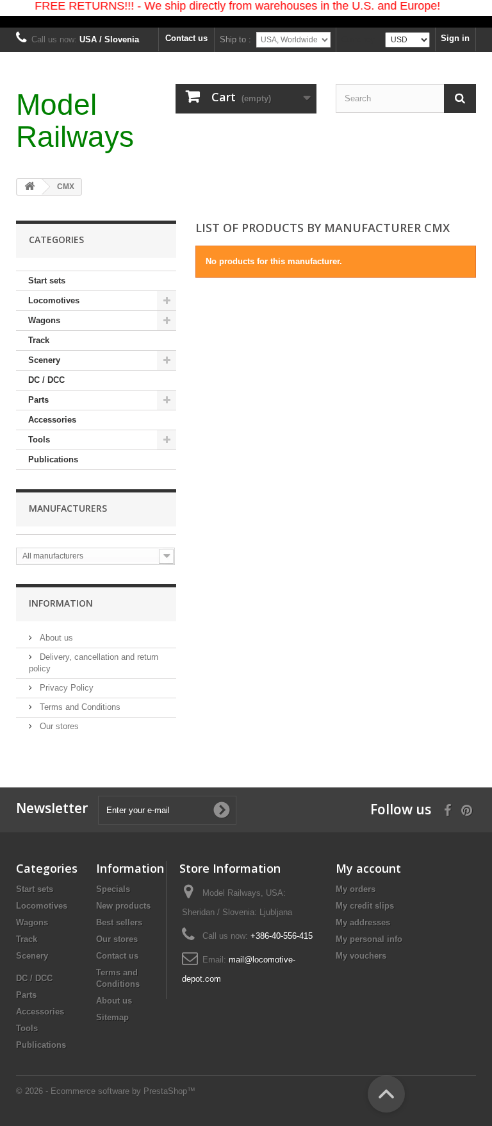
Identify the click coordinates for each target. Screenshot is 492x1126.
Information (61, 603)
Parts (38, 400)
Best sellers (119, 922)
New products (123, 906)
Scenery (44, 360)
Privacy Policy (65, 688)
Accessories (52, 419)
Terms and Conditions (78, 707)
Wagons (44, 320)
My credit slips (365, 906)
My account (368, 868)
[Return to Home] (29, 187)
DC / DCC (46, 380)
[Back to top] (386, 1094)
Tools (39, 439)
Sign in (455, 38)
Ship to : (235, 39)
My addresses (363, 922)
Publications (53, 459)
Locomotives (53, 300)
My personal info (369, 939)
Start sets (46, 280)
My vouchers (361, 956)
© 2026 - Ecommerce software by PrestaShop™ (105, 1091)
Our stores (58, 726)
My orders (355, 889)
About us (55, 638)
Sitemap (112, 1017)
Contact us (186, 38)
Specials (113, 889)
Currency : (360, 39)
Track (38, 340)
